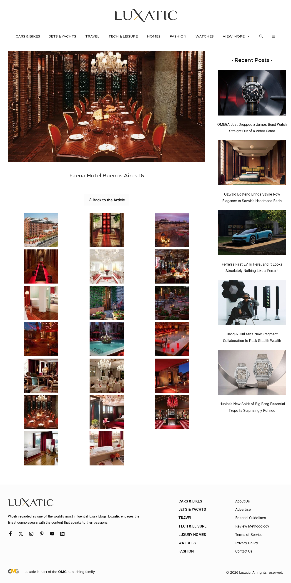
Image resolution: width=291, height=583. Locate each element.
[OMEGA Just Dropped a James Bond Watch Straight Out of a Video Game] (252, 94)
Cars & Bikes (28, 36)
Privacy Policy (246, 543)
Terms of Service (249, 535)
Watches (205, 36)
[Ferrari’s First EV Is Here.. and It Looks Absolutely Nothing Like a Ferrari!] (252, 234)
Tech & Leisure (123, 36)
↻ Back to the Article (106, 200)
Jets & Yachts (62, 36)
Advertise (243, 509)
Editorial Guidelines (250, 518)
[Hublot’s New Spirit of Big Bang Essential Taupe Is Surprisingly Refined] (252, 373)
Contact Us (244, 551)
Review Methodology (252, 526)
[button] (261, 36)
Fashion (178, 36)
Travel (92, 36)
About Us (242, 501)
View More (234, 36)
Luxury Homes (192, 535)
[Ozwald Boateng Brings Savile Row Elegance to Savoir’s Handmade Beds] (252, 164)
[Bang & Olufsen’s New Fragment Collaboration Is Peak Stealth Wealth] (252, 303)
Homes (154, 36)
